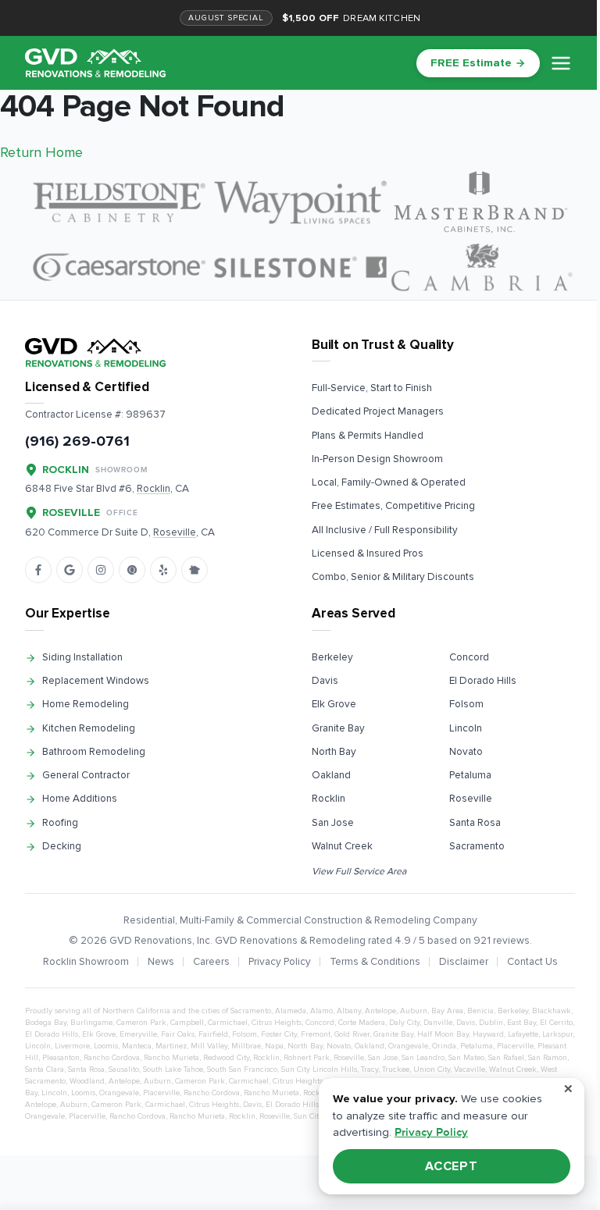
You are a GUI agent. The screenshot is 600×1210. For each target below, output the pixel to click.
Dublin (491, 1022)
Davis (325, 680)
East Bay (521, 1022)
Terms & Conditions (375, 962)
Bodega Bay (45, 1022)
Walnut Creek (342, 846)
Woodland (87, 1081)
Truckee (395, 1069)
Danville (437, 1022)
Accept (452, 1166)
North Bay (334, 752)
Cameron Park (141, 1022)
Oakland (331, 775)
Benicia (480, 1011)
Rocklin (328, 798)
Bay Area (447, 1011)
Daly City (404, 1022)
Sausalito (124, 1069)
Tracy (369, 1069)
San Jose (333, 823)
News (161, 962)
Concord (469, 657)
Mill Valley (209, 1046)
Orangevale (408, 1046)
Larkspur (557, 1034)
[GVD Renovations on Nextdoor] (194, 570)
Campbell (187, 1022)
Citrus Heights (277, 1022)
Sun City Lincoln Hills (319, 1069)
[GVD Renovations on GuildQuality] (132, 570)
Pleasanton (61, 1057)
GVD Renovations (150, 940)
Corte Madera (361, 1022)
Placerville (515, 1046)
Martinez (171, 1046)
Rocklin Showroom (86, 962)
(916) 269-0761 (77, 441)
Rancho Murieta (171, 1057)
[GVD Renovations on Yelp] (163, 570)
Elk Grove (334, 704)
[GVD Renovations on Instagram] (101, 570)
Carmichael (228, 1022)
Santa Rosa (475, 823)
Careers (211, 962)
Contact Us (532, 962)
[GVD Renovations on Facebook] (38, 570)
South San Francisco (242, 1069)
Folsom (466, 704)
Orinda (444, 1046)
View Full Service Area (359, 871)
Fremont (315, 1034)
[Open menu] (561, 63)
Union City (431, 1069)
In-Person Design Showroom (377, 459)
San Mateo (466, 1057)
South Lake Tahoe (173, 1069)
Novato (466, 752)
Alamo (321, 1011)
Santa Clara (44, 1069)
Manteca (137, 1046)
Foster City (279, 1034)
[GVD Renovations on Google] (69, 570)
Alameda (290, 1011)
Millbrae (246, 1046)
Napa (274, 1046)
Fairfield (213, 1034)
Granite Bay (338, 728)
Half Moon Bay (443, 1034)
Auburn (413, 1011)
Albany (349, 1011)
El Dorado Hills (482, 680)
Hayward (488, 1034)
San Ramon (547, 1057)
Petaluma (470, 775)
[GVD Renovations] (95, 62)
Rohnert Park (307, 1057)
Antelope (380, 1011)
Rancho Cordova (112, 1057)
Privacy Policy (279, 962)
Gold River (352, 1034)
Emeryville (138, 1034)
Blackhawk (551, 1011)
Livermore (72, 1046)
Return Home (41, 152)
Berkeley (332, 657)
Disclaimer (463, 962)
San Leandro (423, 1057)
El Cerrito (556, 1022)
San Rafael (506, 1057)
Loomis (106, 1046)
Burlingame (91, 1022)
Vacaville (469, 1069)
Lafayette (523, 1034)
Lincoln (465, 728)
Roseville (470, 798)
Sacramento (477, 846)
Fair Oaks (178, 1034)
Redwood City (226, 1057)
